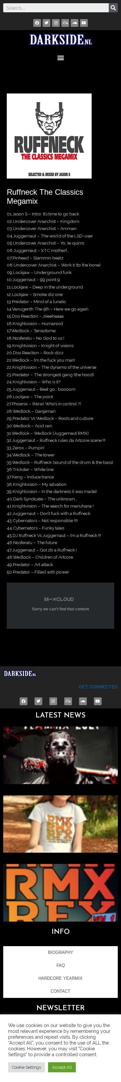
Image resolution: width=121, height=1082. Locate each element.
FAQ (60, 965)
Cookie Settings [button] (26, 1067)
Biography (60, 952)
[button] (60, 57)
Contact (60, 991)
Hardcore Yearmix (60, 978)
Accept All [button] (62, 1067)
